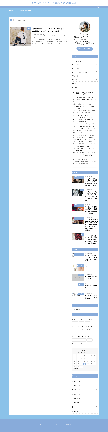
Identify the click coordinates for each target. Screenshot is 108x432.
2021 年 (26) (76, 402)
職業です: (76, 37)
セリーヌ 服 (85, 99)
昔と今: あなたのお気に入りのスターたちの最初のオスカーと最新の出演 (91, 258)
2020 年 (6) (76, 407)
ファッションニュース (80, 72)
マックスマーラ (77, 336)
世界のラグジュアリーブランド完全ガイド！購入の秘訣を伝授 (54, 3)
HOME (41, 424)
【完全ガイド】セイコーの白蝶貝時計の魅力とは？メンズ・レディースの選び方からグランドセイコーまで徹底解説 (91, 196)
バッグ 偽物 (83, 135)
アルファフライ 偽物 (84, 146)
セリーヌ (75, 329)
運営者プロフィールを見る (84, 48)
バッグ (76, 68)
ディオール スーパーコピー (82, 126)
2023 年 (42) (76, 394)
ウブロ (82, 329)
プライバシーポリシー (49, 424)
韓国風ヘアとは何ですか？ (91, 286)
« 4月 (74, 369)
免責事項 (63, 424)
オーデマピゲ (86, 336)
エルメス (75, 322)
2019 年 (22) (76, 411)
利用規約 (57, 424)
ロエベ (88, 329)
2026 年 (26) (76, 381)
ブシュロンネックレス (91, 267)
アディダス (85, 333)
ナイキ (88, 322)
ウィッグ (76, 64)
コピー (79, 139)
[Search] (98, 7)
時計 (75, 76)
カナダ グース (77, 333)
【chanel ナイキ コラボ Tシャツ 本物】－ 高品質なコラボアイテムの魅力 (50, 30)
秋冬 (75, 343)
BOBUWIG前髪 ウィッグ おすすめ (91, 277)
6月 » (77, 369)
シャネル (34, 37)
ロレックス (85, 319)
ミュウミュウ (82, 343)
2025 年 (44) (76, 385)
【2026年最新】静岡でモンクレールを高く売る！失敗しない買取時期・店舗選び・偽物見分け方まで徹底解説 (91, 239)
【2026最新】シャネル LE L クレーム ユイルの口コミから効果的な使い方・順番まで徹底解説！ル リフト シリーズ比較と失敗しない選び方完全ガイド (91, 225)
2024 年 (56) (76, 390)
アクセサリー (77, 61)
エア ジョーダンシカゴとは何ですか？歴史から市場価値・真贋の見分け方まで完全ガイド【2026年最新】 (91, 210)
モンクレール (86, 326)
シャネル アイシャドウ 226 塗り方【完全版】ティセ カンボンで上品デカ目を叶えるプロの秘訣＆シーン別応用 (91, 182)
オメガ (94, 326)
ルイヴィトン (76, 319)
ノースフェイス (77, 326)
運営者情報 (68, 424)
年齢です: (76, 36)
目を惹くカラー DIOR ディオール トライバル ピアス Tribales (91, 297)
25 (84, 364)
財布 (75, 83)
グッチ (82, 322)
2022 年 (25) (76, 398)
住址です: (76, 39)
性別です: (83, 36)
